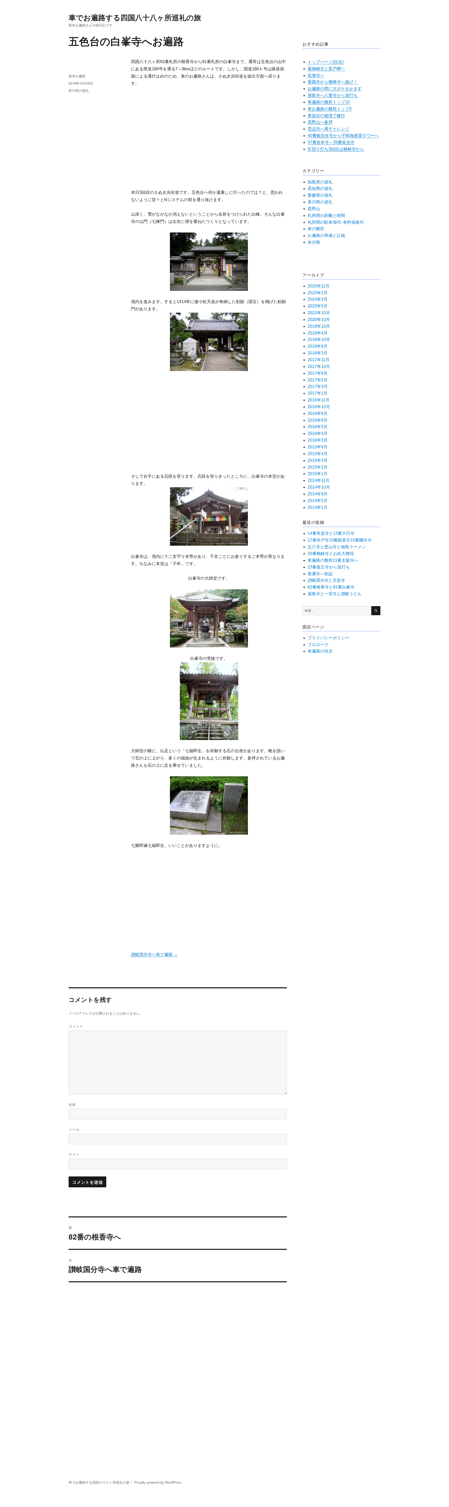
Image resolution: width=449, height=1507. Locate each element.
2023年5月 (318, 306)
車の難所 (316, 229)
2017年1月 (318, 393)
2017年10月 (319, 366)
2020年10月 (319, 319)
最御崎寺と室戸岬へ (326, 68)
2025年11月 (318, 286)
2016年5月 (318, 426)
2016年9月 (318, 413)
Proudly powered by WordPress (158, 1482)
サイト (74, 1154)
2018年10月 (319, 339)
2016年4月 (318, 433)
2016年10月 (319, 407)
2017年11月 (318, 360)
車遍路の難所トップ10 (329, 102)
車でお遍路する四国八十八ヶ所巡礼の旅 (135, 17)
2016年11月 (318, 400)
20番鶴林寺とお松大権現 (331, 553)
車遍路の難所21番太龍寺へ (333, 560)
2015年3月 (318, 460)
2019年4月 (318, 333)
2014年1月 (318, 507)
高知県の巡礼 (320, 188)
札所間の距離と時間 (326, 215)
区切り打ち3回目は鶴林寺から (336, 149)
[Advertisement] (210, 138)
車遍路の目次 (320, 651)
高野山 (314, 209)
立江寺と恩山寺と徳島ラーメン (337, 547)
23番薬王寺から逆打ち (329, 567)
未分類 (314, 242)
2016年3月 (318, 440)
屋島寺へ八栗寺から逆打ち (333, 95)
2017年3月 (318, 386)
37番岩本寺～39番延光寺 (331, 142)
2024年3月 (318, 299)
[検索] (375, 610)
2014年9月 (318, 494)
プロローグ (318, 644)
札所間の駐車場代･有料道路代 (336, 222)
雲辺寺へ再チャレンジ (328, 129)
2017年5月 (318, 380)
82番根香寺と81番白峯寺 (331, 587)
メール (74, 1129)
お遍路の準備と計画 (326, 235)
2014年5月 (318, 500)
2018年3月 (318, 353)
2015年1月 (318, 473)
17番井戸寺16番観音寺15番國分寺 (340, 540)
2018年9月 (318, 346)
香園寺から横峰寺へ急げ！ (333, 82)
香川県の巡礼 (79, 90)
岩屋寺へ (316, 75)
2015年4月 (318, 453)
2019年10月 (319, 326)
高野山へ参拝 (320, 122)
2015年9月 (318, 447)
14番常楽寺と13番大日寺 (331, 533)
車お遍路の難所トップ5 (330, 109)
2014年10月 (319, 487)
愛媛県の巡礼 (320, 195)
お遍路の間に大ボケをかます (335, 88)
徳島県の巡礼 (320, 182)
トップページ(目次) (326, 62)
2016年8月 (318, 420)
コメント (76, 1026)
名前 (72, 1104)
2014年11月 (318, 480)
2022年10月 (319, 313)
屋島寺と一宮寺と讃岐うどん (335, 594)
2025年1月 (318, 293)
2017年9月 (318, 373)
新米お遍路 (77, 75)
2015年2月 (318, 467)
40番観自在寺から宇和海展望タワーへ (343, 135)
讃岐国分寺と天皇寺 (326, 580)
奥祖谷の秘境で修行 (326, 115)
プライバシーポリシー (328, 638)
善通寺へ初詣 (320, 574)
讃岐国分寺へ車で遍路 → (154, 954)
